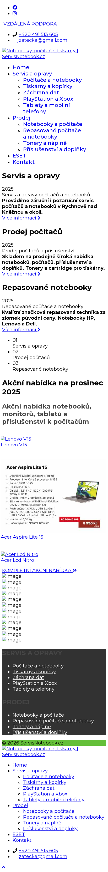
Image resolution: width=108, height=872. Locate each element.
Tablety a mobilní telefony (53, 800)
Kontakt (24, 162)
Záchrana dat (41, 92)
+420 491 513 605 (38, 34)
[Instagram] (15, 13)
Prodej (21, 118)
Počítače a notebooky (52, 80)
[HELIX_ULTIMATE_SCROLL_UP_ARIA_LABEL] (3, 867)
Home (21, 67)
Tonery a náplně (45, 143)
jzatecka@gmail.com (42, 40)
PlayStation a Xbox (48, 99)
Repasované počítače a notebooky (52, 133)
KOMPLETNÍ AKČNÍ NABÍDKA (37, 570)
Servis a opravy (32, 73)
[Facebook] (15, 8)
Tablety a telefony (34, 689)
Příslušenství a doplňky (54, 149)
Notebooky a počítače (52, 124)
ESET (19, 155)
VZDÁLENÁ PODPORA (30, 24)
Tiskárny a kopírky (47, 86)
